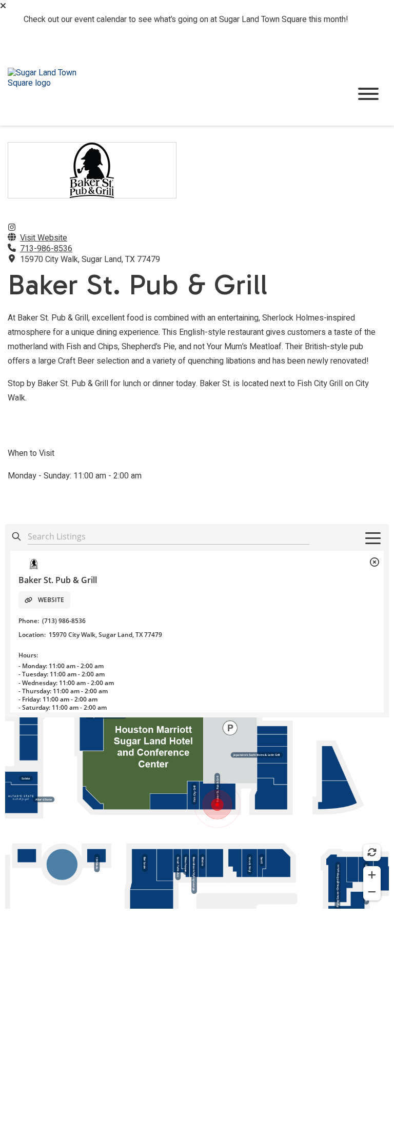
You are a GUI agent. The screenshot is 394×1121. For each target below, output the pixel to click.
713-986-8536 (46, 249)
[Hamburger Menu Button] (368, 94)
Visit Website (43, 238)
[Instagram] (12, 228)
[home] (171, 94)
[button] (3, 6)
